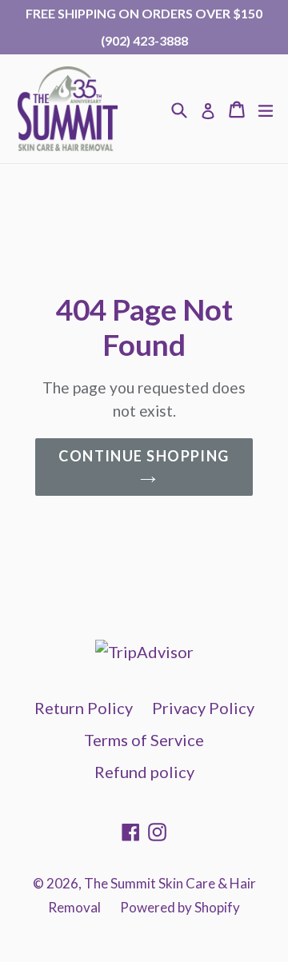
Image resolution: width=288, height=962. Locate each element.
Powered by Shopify (180, 907)
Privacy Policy (203, 707)
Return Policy (83, 707)
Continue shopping (143, 456)
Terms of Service (144, 739)
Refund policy (144, 771)
